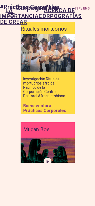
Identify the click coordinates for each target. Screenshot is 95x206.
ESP (77, 8)
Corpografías (36, 8)
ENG (86, 8)
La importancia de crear (19, 16)
